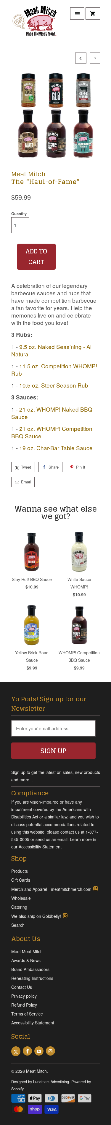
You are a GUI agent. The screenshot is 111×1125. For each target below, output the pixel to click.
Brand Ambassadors (30, 969)
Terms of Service (27, 1014)
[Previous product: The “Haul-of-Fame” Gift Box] (80, 58)
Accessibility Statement (32, 1023)
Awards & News (26, 960)
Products (19, 871)
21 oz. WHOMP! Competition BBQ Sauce (51, 432)
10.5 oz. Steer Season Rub (53, 385)
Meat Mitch (28, 174)
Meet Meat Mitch (27, 951)
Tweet (26, 467)
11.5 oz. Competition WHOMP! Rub (54, 369)
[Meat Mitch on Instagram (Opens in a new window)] (50, 1051)
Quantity (19, 213)
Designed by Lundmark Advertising (40, 1081)
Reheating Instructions (32, 978)
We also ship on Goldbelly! (36, 916)
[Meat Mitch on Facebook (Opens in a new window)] (27, 1051)
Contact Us (21, 987)
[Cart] (93, 13)
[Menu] (77, 13)
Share (54, 467)
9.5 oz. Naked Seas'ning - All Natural (52, 350)
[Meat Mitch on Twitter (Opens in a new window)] (15, 1051)
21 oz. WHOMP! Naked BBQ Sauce (51, 413)
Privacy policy (24, 996)
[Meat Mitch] (35, 24)
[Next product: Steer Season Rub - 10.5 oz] (94, 58)
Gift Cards (20, 880)
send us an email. (52, 839)
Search (18, 925)
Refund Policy (24, 1005)
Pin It (80, 467)
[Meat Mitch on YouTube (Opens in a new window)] (39, 1051)
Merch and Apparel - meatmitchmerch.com (52, 889)
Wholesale (21, 898)
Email (26, 482)
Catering (19, 907)
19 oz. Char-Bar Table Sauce (56, 448)
